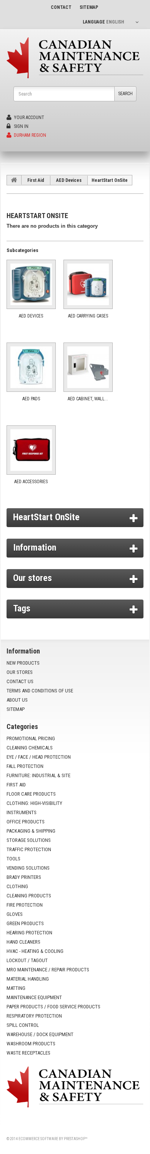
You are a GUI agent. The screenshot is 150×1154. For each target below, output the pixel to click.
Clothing (17, 886)
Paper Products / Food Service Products (53, 1007)
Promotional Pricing (31, 738)
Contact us (20, 681)
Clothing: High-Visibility (34, 803)
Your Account (28, 117)
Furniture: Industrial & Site (38, 775)
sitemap (89, 7)
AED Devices (69, 180)
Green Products (25, 923)
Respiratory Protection (34, 1016)
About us (17, 700)
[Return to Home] (14, 180)
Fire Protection (25, 905)
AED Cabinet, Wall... (88, 398)
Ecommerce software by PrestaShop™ (52, 1139)
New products (23, 663)
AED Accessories (31, 481)
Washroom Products (31, 1043)
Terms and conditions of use (40, 691)
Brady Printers (24, 877)
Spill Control (23, 1025)
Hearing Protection (29, 933)
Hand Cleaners (23, 942)
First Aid (35, 180)
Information (34, 547)
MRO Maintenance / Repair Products (48, 970)
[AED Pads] (31, 367)
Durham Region (29, 135)
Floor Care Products (31, 794)
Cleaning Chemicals (30, 748)
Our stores (32, 578)
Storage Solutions (29, 840)
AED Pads (31, 398)
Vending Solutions (28, 868)
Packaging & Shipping (31, 831)
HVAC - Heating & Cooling (35, 951)
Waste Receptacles (28, 1053)
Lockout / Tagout (27, 960)
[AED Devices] (31, 284)
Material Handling (28, 979)
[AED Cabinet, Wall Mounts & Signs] (88, 367)
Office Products (26, 822)
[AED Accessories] (31, 450)
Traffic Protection (29, 849)
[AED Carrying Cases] (88, 284)
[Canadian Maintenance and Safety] (75, 57)
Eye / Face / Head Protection (39, 757)
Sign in (20, 126)
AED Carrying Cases (88, 316)
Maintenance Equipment (34, 997)
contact (61, 7)
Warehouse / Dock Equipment (40, 1034)
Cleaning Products (29, 896)
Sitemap (16, 709)
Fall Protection (25, 766)
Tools (13, 859)
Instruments (22, 812)
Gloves (15, 914)
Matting (16, 988)
